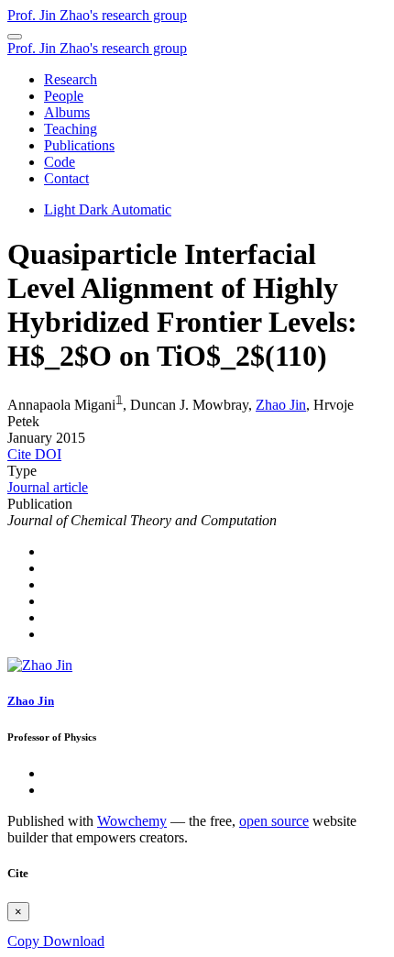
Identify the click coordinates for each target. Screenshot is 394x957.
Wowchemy (132, 821)
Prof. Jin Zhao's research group (97, 15)
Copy (25, 941)
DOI (48, 454)
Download (73, 941)
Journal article (47, 487)
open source (274, 821)
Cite (21, 454)
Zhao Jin (281, 404)
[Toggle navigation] (14, 36)
